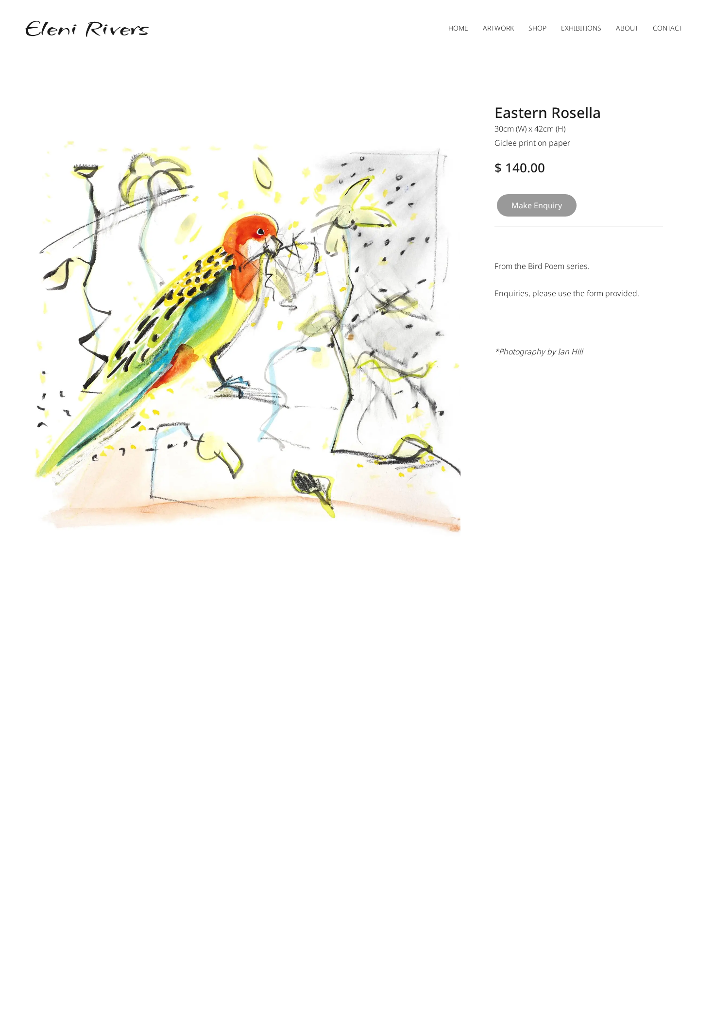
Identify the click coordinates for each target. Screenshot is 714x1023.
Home (458, 28)
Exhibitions (581, 28)
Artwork (498, 28)
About (627, 28)
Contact (667, 28)
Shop (537, 28)
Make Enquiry (536, 205)
